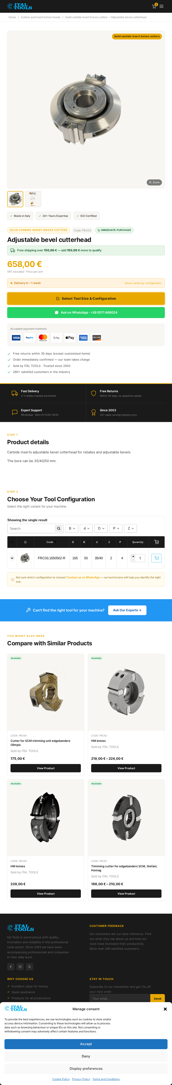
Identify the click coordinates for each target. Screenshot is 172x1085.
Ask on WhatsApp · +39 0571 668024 (89, 312)
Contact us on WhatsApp (83, 577)
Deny (86, 1056)
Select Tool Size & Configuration (89, 298)
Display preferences (86, 1068)
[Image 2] (33, 199)
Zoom (156, 182)
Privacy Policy (81, 1079)
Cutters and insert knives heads (40, 17)
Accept (86, 1044)
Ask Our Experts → (127, 610)
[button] (165, 1009)
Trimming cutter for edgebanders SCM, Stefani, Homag (124, 868)
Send (157, 998)
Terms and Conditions (106, 1079)
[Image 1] (15, 199)
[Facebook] (10, 966)
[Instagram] (20, 966)
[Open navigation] (161, 6)
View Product (46, 768)
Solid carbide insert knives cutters (86, 17)
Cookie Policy (61, 1079)
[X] (29, 966)
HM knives (98, 741)
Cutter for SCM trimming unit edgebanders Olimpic (40, 743)
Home (12, 17)
